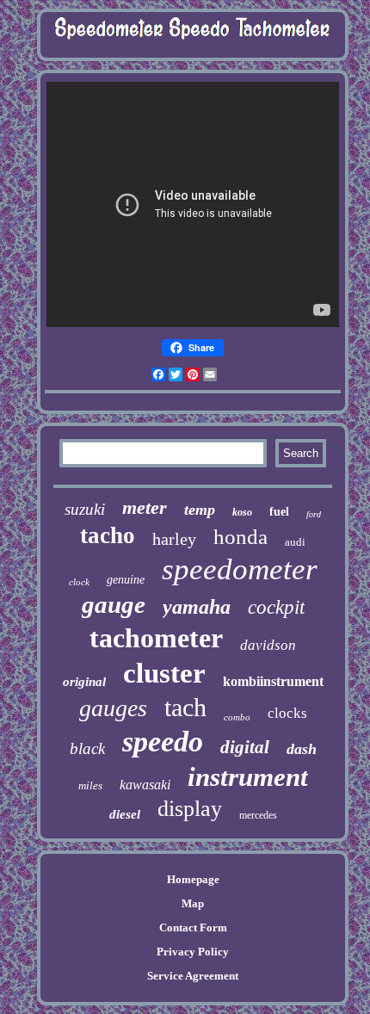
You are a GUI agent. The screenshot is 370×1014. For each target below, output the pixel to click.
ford (313, 514)
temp (199, 509)
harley (174, 538)
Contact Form (193, 927)
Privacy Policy (193, 951)
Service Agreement (192, 975)
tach (185, 707)
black (87, 748)
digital (244, 747)
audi (295, 541)
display (189, 808)
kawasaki (145, 784)
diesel (124, 814)
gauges (113, 708)
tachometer (156, 637)
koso (242, 512)
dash (302, 748)
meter (144, 507)
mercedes (258, 815)
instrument (248, 777)
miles (90, 785)
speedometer (240, 569)
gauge (113, 604)
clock (79, 582)
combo (237, 717)
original (84, 682)
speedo (162, 741)
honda (240, 536)
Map (193, 903)
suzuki (85, 509)
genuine (126, 579)
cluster (164, 673)
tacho (107, 535)
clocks (287, 713)
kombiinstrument (273, 681)
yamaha (197, 607)
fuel (279, 511)
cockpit (276, 607)
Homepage (193, 879)
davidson (268, 645)
